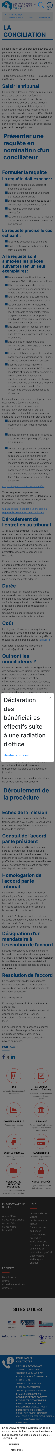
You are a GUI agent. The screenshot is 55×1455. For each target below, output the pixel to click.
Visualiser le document (16, 755)
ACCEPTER (17, 1450)
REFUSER (14, 1444)
